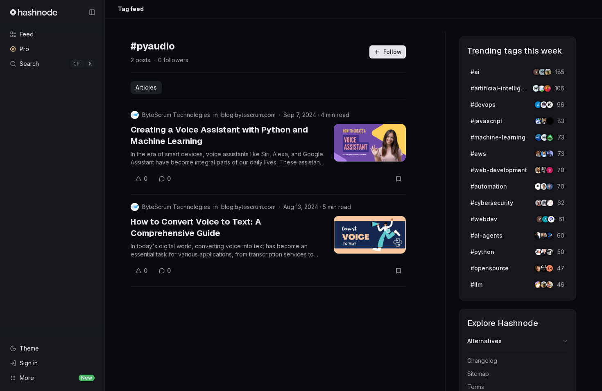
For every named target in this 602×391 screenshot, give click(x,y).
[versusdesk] (549, 186)
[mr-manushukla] (550, 252)
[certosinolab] (549, 170)
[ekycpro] (551, 219)
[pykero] (549, 235)
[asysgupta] (550, 154)
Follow (392, 51)
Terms (475, 386)
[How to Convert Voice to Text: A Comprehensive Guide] (370, 235)
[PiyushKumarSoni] (548, 72)
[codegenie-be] (549, 105)
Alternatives (484, 340)
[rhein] (550, 121)
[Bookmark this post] (398, 178)
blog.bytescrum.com (248, 114)
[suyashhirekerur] (549, 268)
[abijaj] (550, 203)
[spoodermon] (549, 285)
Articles (146, 87)
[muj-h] (550, 137)
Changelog (482, 360)
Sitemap (478, 373)
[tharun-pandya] (547, 88)
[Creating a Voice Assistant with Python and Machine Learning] (370, 143)
